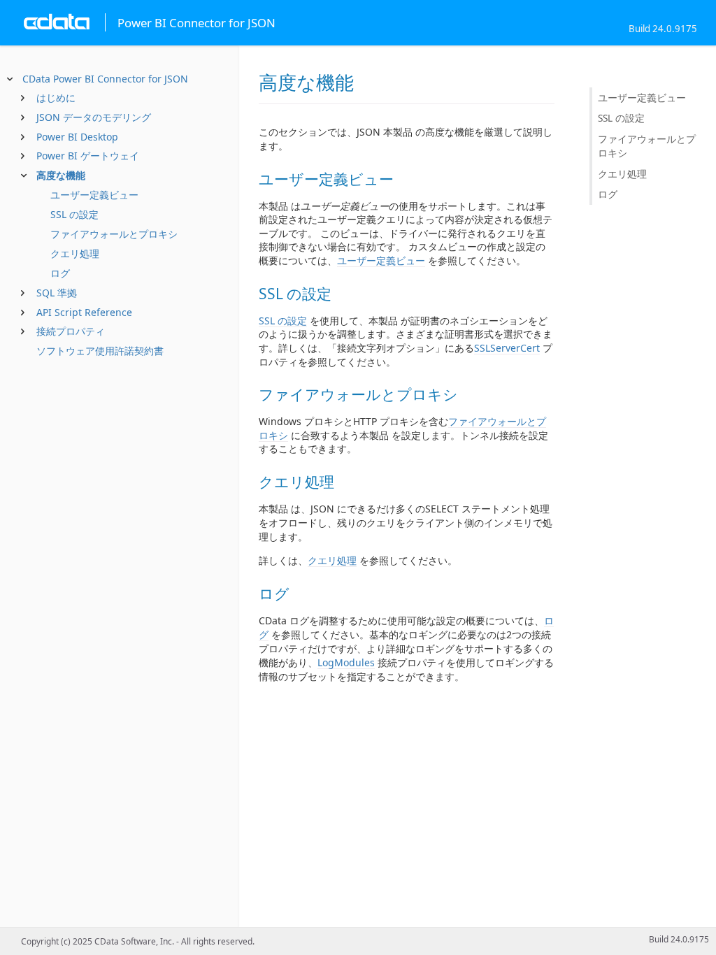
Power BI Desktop (77, 136)
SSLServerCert (507, 347)
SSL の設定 (74, 214)
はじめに (56, 97)
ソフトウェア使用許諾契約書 (100, 350)
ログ (60, 273)
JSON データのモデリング (93, 117)
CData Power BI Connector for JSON (105, 78)
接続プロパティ (70, 331)
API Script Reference (84, 312)
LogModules (346, 662)
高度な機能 (60, 175)
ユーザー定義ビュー (94, 194)
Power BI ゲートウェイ (87, 155)
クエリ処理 (74, 253)
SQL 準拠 (56, 292)
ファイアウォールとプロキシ (114, 233)
